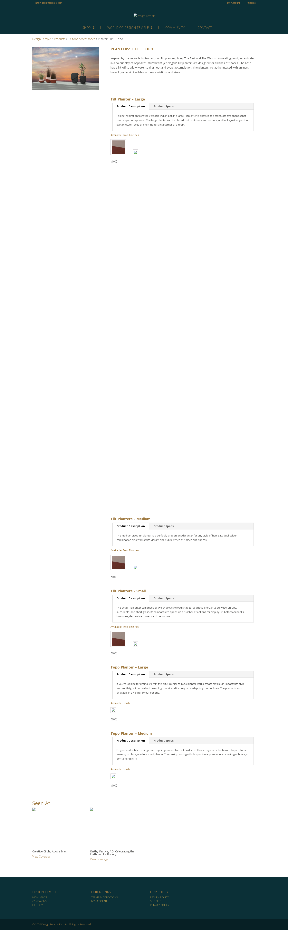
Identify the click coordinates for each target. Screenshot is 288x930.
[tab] (130, 106)
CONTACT (204, 27)
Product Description (131, 106)
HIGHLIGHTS (39, 897)
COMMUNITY (175, 27)
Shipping (155, 901)
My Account (233, 3)
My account (99, 901)
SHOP (86, 27)
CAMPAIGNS (39, 901)
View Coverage (41, 856)
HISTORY (37, 905)
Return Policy (159, 897)
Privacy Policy (159, 905)
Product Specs (164, 106)
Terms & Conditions (104, 897)
